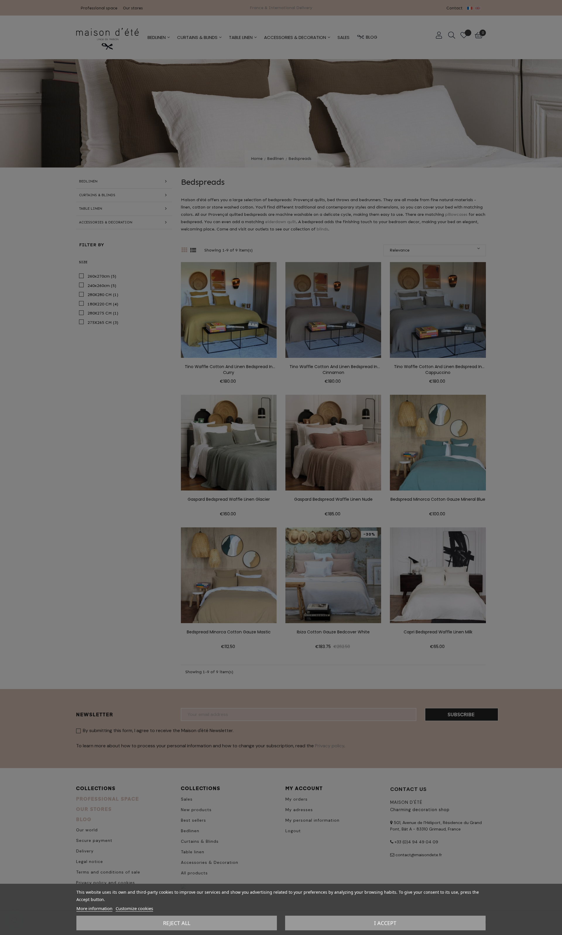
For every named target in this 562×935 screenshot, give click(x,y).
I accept (385, 923)
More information (94, 908)
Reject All (176, 923)
